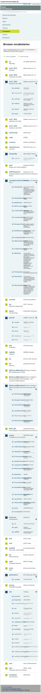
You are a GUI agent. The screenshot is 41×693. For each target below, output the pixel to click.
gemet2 (11, 318)
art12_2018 (13, 75)
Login (26, 4)
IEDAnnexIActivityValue (18, 241)
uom (10, 663)
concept (16, 322)
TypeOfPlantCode (18, 411)
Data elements (6, 25)
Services (4, 34)
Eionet (9, 11)
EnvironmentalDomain (18, 456)
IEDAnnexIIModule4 (16, 385)
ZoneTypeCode (18, 511)
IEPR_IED (12, 428)
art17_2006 (13, 81)
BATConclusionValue (18, 206)
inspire (11, 435)
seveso (11, 585)
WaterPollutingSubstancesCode (18, 420)
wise (10, 668)
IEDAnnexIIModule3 (16, 377)
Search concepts (24, 56)
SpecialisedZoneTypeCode (18, 494)
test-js (16, 625)
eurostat (12, 299)
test (10, 592)
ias (10, 359)
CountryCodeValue (18, 217)
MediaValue (17, 474)
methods (16, 103)
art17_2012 (13, 119)
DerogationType (18, 400)
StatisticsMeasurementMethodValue (18, 502)
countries (17, 99)
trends (16, 113)
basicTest (17, 596)
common (12, 142)
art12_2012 (13, 68)
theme (16, 508)
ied (10, 363)
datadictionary (14, 147)
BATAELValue (18, 202)
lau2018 (12, 548)
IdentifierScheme (18, 461)
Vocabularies (6, 31)
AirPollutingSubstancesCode (18, 394)
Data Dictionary (16, 11)
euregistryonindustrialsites (16, 180)
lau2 (10, 543)
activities (17, 88)
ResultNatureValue (18, 487)
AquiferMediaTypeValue (18, 442)
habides (12, 352)
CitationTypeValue (18, 446)
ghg (10, 345)
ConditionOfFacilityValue (18, 210)
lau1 (10, 538)
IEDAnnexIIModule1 (16, 370)
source (16, 331)
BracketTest (17, 600)
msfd (11, 561)
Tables (4, 21)
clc (15, 524)
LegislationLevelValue (18, 465)
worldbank (13, 675)
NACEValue (17, 253)
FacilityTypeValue (18, 237)
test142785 (17, 629)
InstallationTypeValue (18, 249)
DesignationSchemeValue (18, 451)
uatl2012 (16, 532)
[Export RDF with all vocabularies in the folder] (36, 84)
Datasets (4, 18)
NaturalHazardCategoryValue (18, 478)
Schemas (5, 28)
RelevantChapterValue (18, 285)
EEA (10, 2)
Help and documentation (9, 15)
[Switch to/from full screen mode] (30, 4)
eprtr (10, 165)
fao (10, 304)
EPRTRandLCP (14, 172)
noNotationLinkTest (18, 622)
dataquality (13, 154)
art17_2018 (13, 126)
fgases (11, 311)
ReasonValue (18, 276)
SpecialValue (18, 499)
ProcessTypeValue (18, 482)
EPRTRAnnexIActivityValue (18, 231)
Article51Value (18, 187)
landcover (12, 517)
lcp (10, 555)
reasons (16, 109)
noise (11, 568)
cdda (11, 137)
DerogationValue (18, 224)
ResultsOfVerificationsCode (18, 405)
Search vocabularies (11, 56)
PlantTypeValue (18, 272)
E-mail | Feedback (7, 687)
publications (13, 575)
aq (10, 61)
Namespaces (6, 37)
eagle (15, 527)
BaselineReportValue (18, 198)
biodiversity (13, 133)
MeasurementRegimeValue (18, 468)
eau (15, 608)
